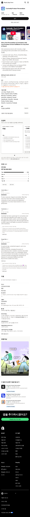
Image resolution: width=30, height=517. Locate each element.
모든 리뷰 (12, 184)
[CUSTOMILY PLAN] (15, 155)
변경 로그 (13, 310)
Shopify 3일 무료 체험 (15, 419)
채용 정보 (17, 469)
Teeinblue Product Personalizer (13, 394)
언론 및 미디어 (19, 474)
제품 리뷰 (17, 442)
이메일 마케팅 (18, 448)
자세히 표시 (4, 234)
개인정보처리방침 (5, 286)
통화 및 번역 (18, 456)
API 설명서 (3, 469)
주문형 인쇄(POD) (5, 108)
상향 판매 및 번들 (19, 445)
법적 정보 (17, 483)
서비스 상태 (18, 486)
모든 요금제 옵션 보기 (15, 158)
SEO (16, 451)
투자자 (17, 472)
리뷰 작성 (4, 184)
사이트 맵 (3, 508)
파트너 (17, 477)
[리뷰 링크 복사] (7, 190)
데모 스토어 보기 (15, 22)
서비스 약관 (4, 501)
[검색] (25, 2)
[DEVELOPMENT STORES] (14, 155)
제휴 (16, 480)
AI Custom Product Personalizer (13, 400)
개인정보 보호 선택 (5, 512)
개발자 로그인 (4, 497)
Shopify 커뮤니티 (5, 472)
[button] (15, 388)
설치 (15, 18)
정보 (16, 466)
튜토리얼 (3, 290)
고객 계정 (3, 92)
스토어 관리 (4, 453)
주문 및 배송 (4, 445)
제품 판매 (3, 442)
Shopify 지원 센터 (5, 466)
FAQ (2, 288)
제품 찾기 (3, 440)
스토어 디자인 (4, 448)
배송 (16, 453)
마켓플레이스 (18, 440)
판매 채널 (3, 437)
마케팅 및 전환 (4, 451)
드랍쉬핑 (17, 437)
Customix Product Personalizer (13, 385)
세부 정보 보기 (4, 333)
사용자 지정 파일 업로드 (7, 113)
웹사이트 (3, 303)
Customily (22, 14)
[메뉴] (28, 2)
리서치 (2, 474)
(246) (16, 14)
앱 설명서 (3, 292)
